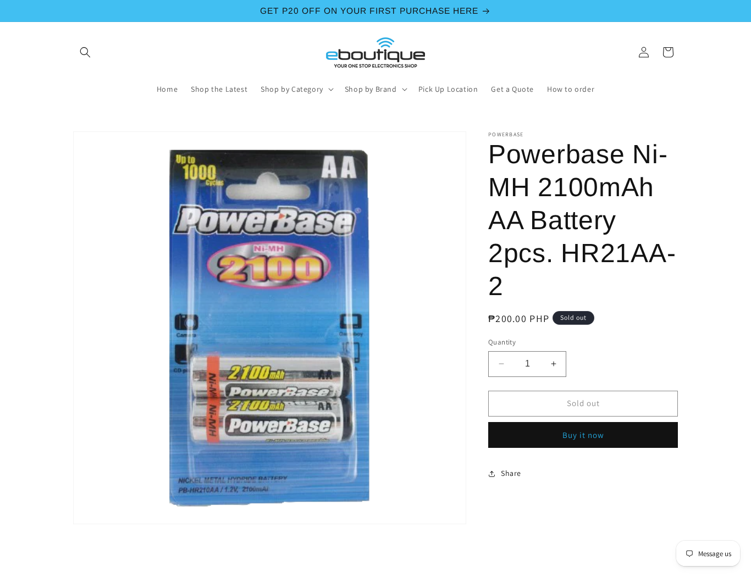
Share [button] (511, 473)
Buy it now (583, 435)
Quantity (502, 342)
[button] (85, 52)
